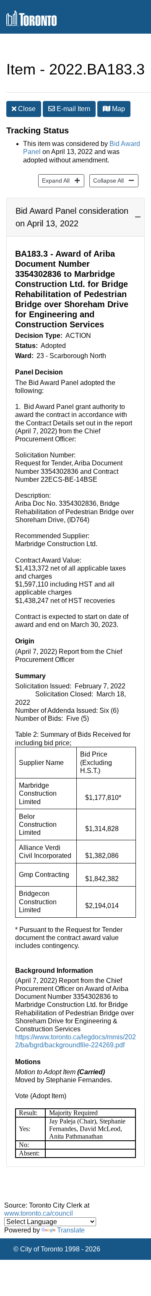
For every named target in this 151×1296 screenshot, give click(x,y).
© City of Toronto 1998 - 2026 (56, 1249)
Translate (71, 1230)
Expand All (54, 180)
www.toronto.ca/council (38, 1213)
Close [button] (26, 108)
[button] (106, 108)
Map (117, 108)
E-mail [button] (72, 108)
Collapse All (106, 180)
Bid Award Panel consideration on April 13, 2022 (72, 217)
